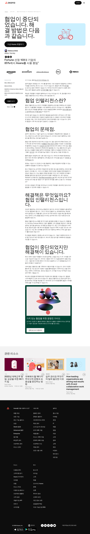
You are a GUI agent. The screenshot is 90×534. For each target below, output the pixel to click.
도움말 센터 (17, 470)
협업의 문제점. (8, 86)
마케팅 (55, 416)
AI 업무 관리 (17, 440)
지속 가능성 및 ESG (39, 507)
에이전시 (56, 454)
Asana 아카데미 (19, 477)
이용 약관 (64, 525)
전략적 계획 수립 (38, 440)
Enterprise (17, 433)
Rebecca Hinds (13, 50)
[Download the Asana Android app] (30, 529)
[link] (6, 12)
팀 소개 (35, 470)
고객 (34, 477)
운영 (54, 420)
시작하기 (78, 2)
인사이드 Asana (38, 483)
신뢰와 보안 (37, 497)
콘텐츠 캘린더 (37, 416)
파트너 (16, 504)
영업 (54, 430)
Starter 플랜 (17, 427)
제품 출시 (36, 433)
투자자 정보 (37, 493)
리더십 (35, 473)
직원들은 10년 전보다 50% (49, 144)
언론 (34, 490)
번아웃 (32, 152)
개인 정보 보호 (37, 500)
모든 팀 (55, 457)
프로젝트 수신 (37, 443)
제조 (54, 447)
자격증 (16, 480)
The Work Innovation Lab (46, 177)
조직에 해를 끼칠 (46, 90)
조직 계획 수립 (37, 430)
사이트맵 (16, 507)
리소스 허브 (17, 487)
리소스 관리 (17, 447)
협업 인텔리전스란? (9, 82)
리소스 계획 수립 (38, 437)
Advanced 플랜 (18, 430)
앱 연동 (16, 437)
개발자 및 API (18, 500)
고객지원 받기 (18, 473)
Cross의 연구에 (44, 146)
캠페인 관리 (37, 413)
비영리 (55, 450)
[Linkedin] (45, 525)
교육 (54, 443)
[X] (42, 525)
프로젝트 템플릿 (19, 493)
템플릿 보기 (11, 101)
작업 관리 (36, 447)
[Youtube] (54, 525)
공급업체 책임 (37, 504)
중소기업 (56, 413)
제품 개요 (17, 413)
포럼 (15, 483)
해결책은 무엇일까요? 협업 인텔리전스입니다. (13, 89)
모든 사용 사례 (37, 450)
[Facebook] (51, 525)
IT (53, 423)
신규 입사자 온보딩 (39, 427)
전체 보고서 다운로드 (35, 330)
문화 (34, 487)
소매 (54, 437)
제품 (54, 427)
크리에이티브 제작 (39, 420)
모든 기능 (17, 416)
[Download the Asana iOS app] (19, 529)
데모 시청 (10, 107)
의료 (54, 433)
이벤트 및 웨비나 (19, 490)
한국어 (33, 525)
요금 (15, 423)
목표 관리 (36, 423)
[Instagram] (48, 525)
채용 (34, 480)
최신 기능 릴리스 (19, 420)
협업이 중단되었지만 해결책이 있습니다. (13, 94)
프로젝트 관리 (18, 443)
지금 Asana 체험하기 (15, 44)
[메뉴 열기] (84, 3)
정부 (54, 440)
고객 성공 (17, 497)
